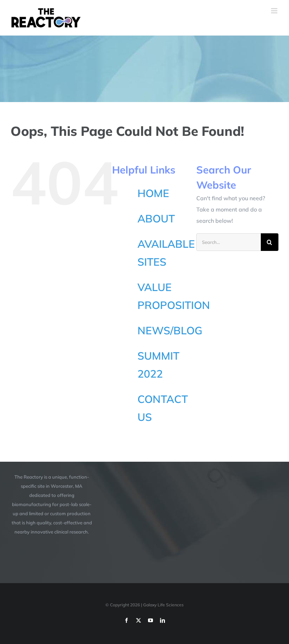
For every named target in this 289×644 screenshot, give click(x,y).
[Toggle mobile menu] (274, 10)
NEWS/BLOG (169, 330)
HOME (153, 193)
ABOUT (156, 218)
